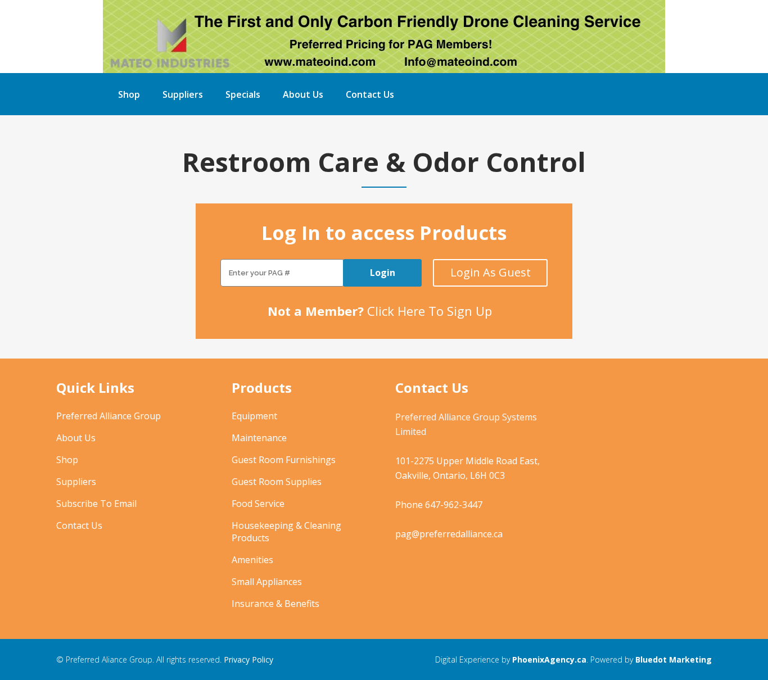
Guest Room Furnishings (284, 460)
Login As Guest (490, 272)
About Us (76, 438)
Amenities (252, 560)
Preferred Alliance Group (108, 416)
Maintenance (259, 438)
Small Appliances (267, 581)
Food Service (258, 503)
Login (382, 272)
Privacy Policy (248, 659)
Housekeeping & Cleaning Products (286, 531)
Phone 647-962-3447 (438, 504)
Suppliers (76, 481)
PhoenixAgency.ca (549, 659)
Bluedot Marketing (673, 659)
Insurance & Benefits (275, 603)
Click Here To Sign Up (429, 310)
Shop (67, 460)
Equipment (254, 416)
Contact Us (79, 525)
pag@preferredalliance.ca (449, 534)
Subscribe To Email (96, 503)
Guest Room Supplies (277, 481)
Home (384, 213)
